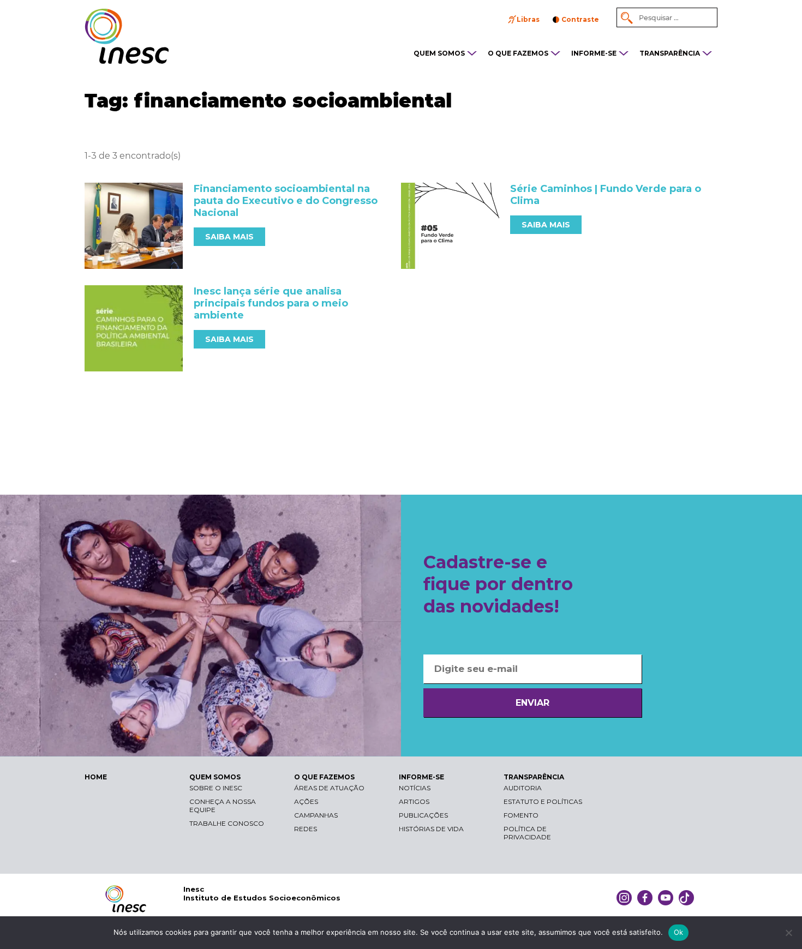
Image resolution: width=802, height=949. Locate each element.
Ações (306, 801)
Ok (679, 932)
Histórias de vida (431, 829)
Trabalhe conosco (226, 823)
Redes (305, 829)
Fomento (521, 815)
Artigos (414, 801)
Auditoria (523, 788)
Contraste (580, 19)
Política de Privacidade (527, 833)
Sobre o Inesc (215, 788)
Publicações (423, 815)
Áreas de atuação (329, 788)
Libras (528, 19)
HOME (96, 777)
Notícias (414, 788)
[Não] (788, 932)
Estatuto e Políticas (543, 801)
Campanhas (316, 815)
